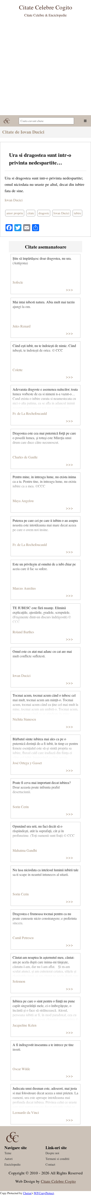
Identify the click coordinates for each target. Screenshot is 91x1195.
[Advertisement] (45, 68)
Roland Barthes (23, 632)
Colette (18, 369)
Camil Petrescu (23, 937)
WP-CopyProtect (44, 1193)
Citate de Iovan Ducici (23, 132)
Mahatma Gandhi (25, 850)
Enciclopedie (12, 1164)
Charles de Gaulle (25, 457)
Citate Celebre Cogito (58, 1181)
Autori (8, 1159)
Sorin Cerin (21, 806)
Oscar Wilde (21, 1068)
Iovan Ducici (14, 200)
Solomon (19, 981)
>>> (69, 289)
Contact (50, 1164)
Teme (7, 1153)
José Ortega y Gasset (27, 762)
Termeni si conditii (57, 1159)
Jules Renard (21, 326)
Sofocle (18, 282)
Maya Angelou (23, 500)
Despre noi (52, 1153)
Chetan (27, 1193)
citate (30, 213)
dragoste (43, 213)
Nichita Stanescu (24, 719)
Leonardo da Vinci (26, 1112)
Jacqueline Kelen (24, 1025)
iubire (77, 213)
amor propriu (14, 213)
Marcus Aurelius (24, 588)
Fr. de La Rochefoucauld (30, 413)
